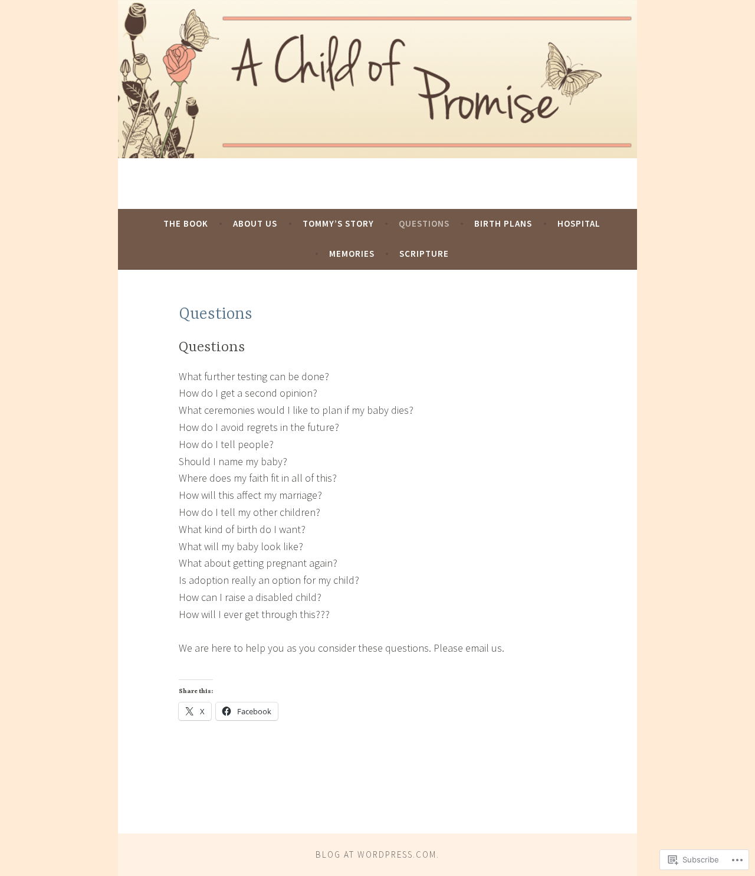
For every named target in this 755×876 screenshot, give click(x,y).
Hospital (578, 223)
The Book (185, 223)
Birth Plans (503, 223)
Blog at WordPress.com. (377, 854)
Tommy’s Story (338, 223)
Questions (424, 223)
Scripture (424, 253)
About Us (255, 223)
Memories (352, 253)
